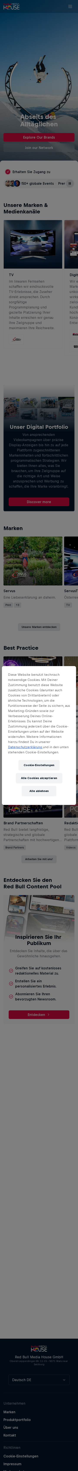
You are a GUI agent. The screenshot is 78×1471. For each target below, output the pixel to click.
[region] (39, 735)
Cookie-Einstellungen (39, 765)
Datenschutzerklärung (25, 747)
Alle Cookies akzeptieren (39, 778)
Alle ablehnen (39, 791)
